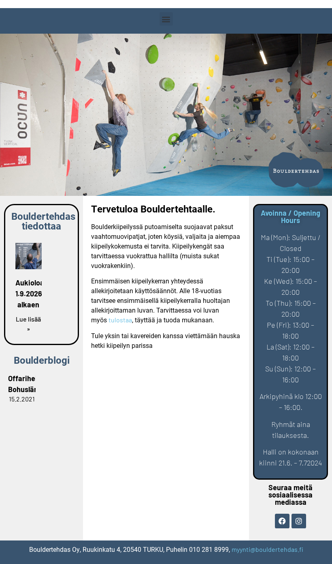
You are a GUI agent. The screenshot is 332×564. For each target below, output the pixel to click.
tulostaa (120, 320)
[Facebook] (282, 521)
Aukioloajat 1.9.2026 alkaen (34, 293)
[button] (166, 19)
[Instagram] (299, 521)
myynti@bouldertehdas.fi (267, 549)
